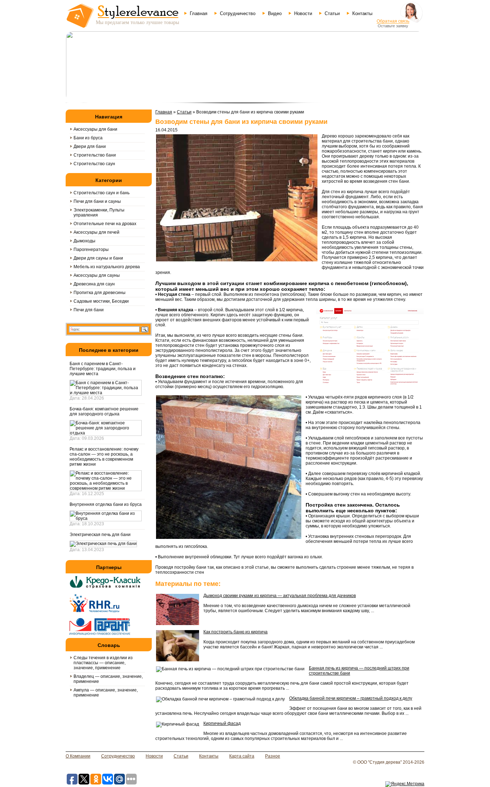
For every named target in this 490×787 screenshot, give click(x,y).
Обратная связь (393, 21)
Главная (198, 13)
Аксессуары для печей (96, 232)
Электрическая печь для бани (100, 534)
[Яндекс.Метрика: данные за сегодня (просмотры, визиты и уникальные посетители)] (404, 784)
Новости (303, 13)
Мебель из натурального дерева (107, 266)
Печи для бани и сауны (97, 201)
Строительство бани (95, 155)
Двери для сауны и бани (98, 258)
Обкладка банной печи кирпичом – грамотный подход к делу (350, 698)
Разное (272, 756)
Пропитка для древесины (100, 292)
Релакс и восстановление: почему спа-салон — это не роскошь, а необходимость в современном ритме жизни (104, 457)
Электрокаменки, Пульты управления (99, 213)
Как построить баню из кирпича (235, 631)
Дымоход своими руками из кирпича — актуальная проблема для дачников (279, 595)
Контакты (362, 13)
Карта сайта (241, 756)
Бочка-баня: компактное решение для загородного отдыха (104, 411)
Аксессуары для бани (95, 129)
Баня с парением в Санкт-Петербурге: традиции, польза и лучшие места (103, 368)
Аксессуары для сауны (97, 275)
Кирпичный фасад (222, 723)
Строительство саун (94, 163)
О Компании (78, 756)
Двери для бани (90, 146)
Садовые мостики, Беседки (101, 301)
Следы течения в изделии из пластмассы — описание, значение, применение (103, 662)
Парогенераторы (91, 249)
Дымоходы (84, 240)
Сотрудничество (237, 13)
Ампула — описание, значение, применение (106, 693)
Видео (275, 13)
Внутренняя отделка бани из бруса (106, 504)
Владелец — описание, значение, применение (108, 679)
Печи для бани (89, 309)
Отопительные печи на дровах (105, 223)
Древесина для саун (94, 284)
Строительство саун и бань (101, 192)
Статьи (332, 13)
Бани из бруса (88, 137)
